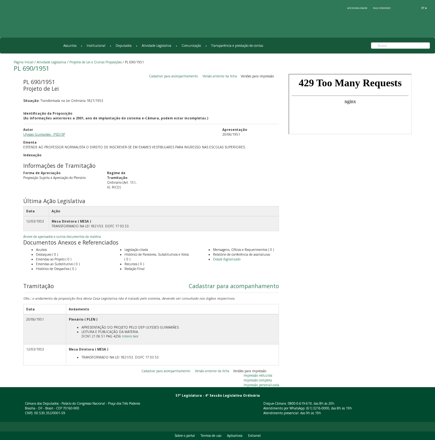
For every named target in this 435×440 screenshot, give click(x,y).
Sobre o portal (185, 435)
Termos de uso (211, 435)
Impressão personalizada (261, 385)
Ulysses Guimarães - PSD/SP (44, 134)
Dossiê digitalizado (226, 259)
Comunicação (191, 45)
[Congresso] (400, 8)
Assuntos (69, 45)
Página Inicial (23, 62)
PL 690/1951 (31, 68)
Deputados (124, 45)
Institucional (96, 45)
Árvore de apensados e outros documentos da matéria (62, 236)
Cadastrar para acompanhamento (174, 76)
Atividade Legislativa (156, 45)
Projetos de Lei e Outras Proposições (95, 62)
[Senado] (412, 8)
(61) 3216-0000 (317, 408)
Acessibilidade (357, 8)
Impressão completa (258, 380)
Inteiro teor (130, 336)
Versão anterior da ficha (220, 76)
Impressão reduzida (258, 375)
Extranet (254, 435)
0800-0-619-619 (300, 403)
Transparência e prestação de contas (237, 45)
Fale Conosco (381, 8)
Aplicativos (234, 435)
